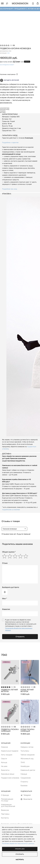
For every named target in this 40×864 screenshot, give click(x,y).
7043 (8, 53)
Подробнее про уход (9, 189)
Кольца (4, 762)
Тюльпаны (25, 751)
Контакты (5, 818)
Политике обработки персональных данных (18, 843)
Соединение (26, 778)
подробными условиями (11, 510)
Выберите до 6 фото (10, 587)
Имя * (4, 598)
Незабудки (25, 766)
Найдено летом (27, 747)
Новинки (4, 747)
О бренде (5, 795)
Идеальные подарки (9, 751)
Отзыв (5, 563)
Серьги (4, 758)
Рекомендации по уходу (7, 800)
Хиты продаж (6, 755)
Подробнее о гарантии (10, 142)
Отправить (20, 636)
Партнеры (5, 814)
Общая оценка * (9, 552)
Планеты (24, 782)
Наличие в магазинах (8, 74)
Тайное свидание (28, 755)
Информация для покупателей (8, 805)
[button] (2, 3)
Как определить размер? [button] (7, 64)
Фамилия (6, 609)
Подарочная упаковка (10, 778)
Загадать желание (11, 80)
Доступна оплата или (11, 62)
